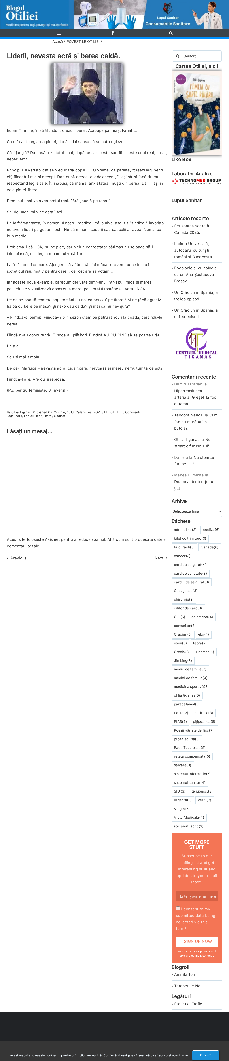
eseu (180, 643)
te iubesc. (202, 791)
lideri (38, 416)
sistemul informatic (192, 774)
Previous (19, 558)
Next (159, 558)
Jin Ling (183, 660)
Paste (181, 713)
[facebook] (113, 33)
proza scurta (187, 739)
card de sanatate (190, 573)
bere (18, 416)
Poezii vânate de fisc (194, 730)
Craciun (183, 634)
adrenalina (185, 530)
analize (211, 530)
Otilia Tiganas (21, 412)
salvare (182, 765)
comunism (185, 626)
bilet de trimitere (190, 538)
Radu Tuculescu (190, 747)
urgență (183, 800)
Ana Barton (184, 974)
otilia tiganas (187, 695)
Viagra (182, 809)
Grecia (182, 652)
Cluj (179, 617)
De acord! (206, 1055)
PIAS (180, 721)
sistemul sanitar (190, 782)
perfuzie (203, 713)
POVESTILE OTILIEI (83, 41)
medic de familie (190, 669)
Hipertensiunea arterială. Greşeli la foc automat (195, 397)
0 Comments (132, 412)
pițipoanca (204, 721)
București (184, 547)
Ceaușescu (185, 591)
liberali (29, 416)
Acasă (57, 41)
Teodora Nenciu (189, 415)
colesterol (202, 617)
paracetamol (187, 704)
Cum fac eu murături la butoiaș (196, 421)
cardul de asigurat (191, 582)
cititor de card (188, 608)
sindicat (59, 416)
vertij (204, 800)
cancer (182, 556)
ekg (203, 634)
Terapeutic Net (188, 986)
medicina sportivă (191, 686)
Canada (209, 547)
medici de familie (191, 678)
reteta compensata (192, 756)
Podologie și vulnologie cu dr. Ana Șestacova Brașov (195, 274)
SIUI (180, 791)
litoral (48, 416)
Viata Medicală (189, 817)
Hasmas (205, 652)
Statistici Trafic (188, 1004)
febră (200, 643)
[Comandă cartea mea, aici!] (197, 73)
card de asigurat (190, 565)
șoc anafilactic (189, 826)
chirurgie (184, 599)
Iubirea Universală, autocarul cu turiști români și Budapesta (193, 250)
